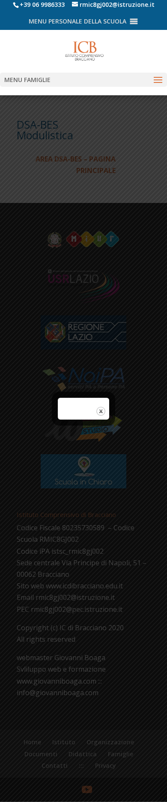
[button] (77, 21)
